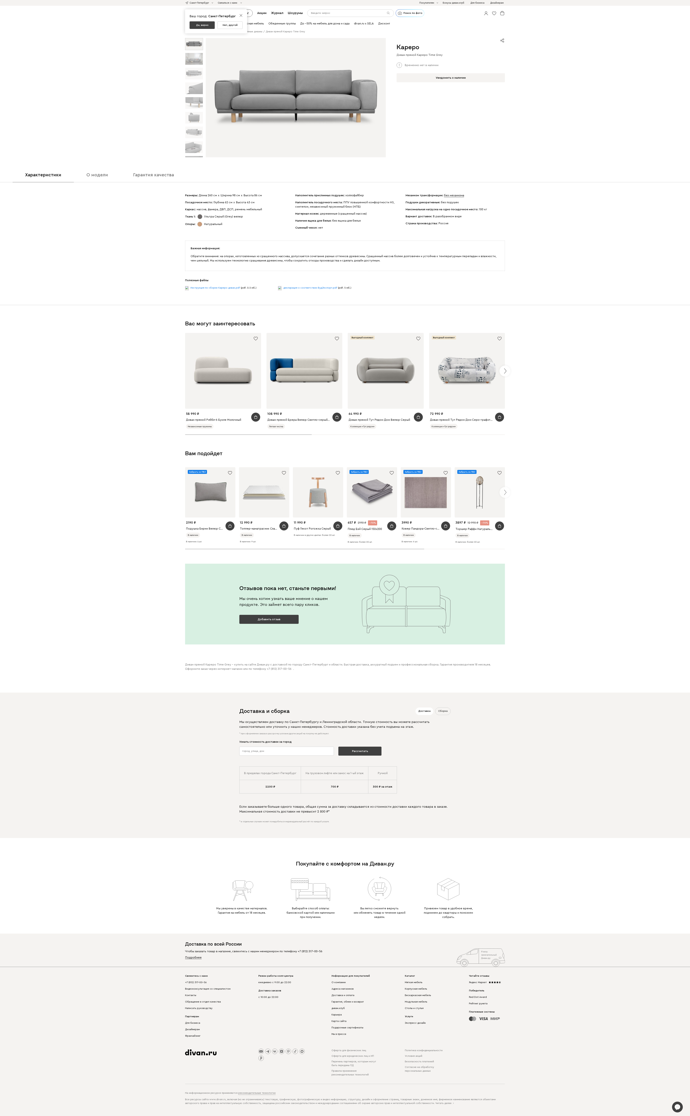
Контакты (190, 995)
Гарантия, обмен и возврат (348, 1002)
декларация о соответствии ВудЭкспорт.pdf (310, 288)
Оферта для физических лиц (349, 1050)
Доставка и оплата (343, 995)
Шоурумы (295, 13)
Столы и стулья (414, 1008)
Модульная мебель (416, 1002)
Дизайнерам (192, 1029)
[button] (486, 13)
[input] (350, 13)
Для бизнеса (192, 1023)
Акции (261, 13)
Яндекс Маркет (478, 982)
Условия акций (413, 1056)
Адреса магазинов (343, 989)
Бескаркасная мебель (418, 995)
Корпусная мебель (416, 989)
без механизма (454, 195)
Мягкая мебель (413, 982)
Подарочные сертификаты (347, 1027)
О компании (339, 982)
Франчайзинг (193, 1036)
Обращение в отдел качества (203, 1002)
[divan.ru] (201, 1052)
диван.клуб (338, 1008)
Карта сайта (339, 1021)
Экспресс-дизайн (415, 1023)
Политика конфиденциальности (424, 1050)
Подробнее (193, 957)
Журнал (277, 13)
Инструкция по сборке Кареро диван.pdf (215, 288)
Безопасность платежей (419, 1061)
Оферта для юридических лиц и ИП (353, 1056)
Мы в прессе (339, 1034)
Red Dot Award (478, 997)
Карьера (337, 1014)
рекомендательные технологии (257, 1093)
